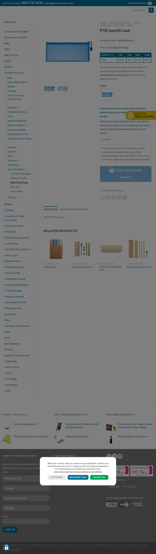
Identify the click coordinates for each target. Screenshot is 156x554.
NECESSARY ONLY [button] (78, 477)
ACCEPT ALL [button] (99, 477)
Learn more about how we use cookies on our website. (78, 471)
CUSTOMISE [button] (57, 477)
